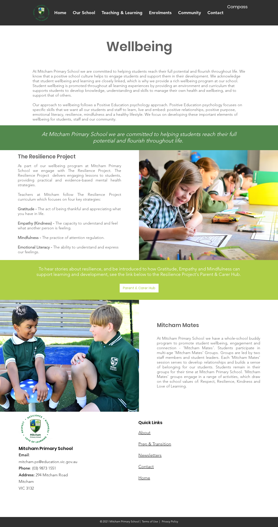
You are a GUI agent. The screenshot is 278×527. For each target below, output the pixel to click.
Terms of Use (150, 521)
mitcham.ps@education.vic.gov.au (48, 461)
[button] (84, 13)
